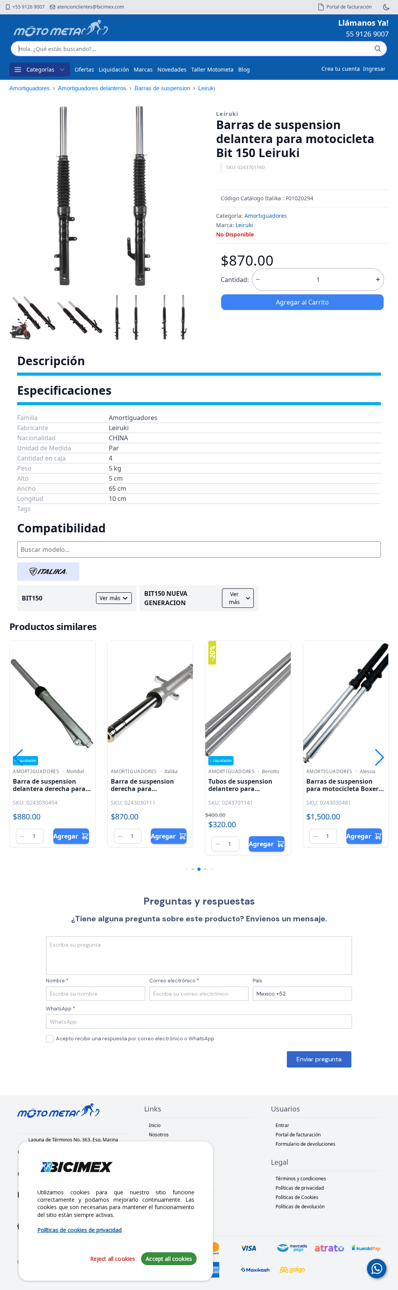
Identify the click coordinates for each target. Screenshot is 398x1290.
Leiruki (206, 88)
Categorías (40, 69)
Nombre (55, 980)
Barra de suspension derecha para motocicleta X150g (142, 788)
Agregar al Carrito (302, 302)
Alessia (367, 771)
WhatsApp (59, 1008)
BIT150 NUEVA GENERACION (165, 598)
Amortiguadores (29, 88)
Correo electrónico (172, 980)
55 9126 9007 (367, 34)
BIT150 (32, 598)
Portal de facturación (298, 1134)
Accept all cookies (169, 1258)
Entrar (282, 1125)
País (257, 980)
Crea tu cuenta (340, 68)
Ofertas (84, 69)
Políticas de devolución (300, 1206)
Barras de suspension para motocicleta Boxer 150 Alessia (342, 788)
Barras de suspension (162, 88)
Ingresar (374, 68)
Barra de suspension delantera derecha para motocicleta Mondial (49, 788)
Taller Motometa (212, 69)
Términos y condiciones (301, 1178)
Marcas (143, 69)
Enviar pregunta (319, 1059)
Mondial (75, 771)
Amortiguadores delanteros (92, 88)
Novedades (172, 69)
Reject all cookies (112, 1258)
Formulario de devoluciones (305, 1144)
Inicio (155, 1125)
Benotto (270, 771)
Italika (171, 771)
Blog (244, 69)
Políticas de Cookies (297, 1197)
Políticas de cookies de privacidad (79, 1230)
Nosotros (159, 1134)
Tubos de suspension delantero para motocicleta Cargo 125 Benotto (242, 792)
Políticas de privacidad (300, 1188)
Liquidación (114, 69)
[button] (188, 194)
